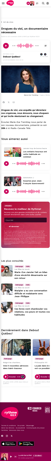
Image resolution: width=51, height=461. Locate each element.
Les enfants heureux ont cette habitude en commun (35, 154)
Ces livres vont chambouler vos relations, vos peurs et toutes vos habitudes (32, 312)
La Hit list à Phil (25, 455)
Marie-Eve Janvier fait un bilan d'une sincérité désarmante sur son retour (30, 275)
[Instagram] (7, 436)
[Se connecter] (47, 3)
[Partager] (45, 45)
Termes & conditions (8, 425)
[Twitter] (8, 102)
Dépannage (30, 425)
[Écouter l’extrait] (6, 46)
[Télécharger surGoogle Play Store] (26, 444)
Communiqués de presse (35, 428)
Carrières (4, 430)
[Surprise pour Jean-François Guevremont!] (12, 181)
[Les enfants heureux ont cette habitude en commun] (12, 152)
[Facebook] (3, 102)
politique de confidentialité (11, 242)
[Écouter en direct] (28, 3)
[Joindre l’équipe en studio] (37, 3)
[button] (11, 456)
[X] (12, 436)
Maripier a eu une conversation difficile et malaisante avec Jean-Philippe (30, 293)
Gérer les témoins (7, 428)
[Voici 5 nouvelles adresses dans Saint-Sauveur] (16, 347)
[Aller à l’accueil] (10, 5)
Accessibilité (20, 428)
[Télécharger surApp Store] (8, 444)
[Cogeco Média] (34, 411)
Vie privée (21, 425)
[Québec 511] (47, 412)
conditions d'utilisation (34, 242)
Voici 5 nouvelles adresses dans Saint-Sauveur (15, 367)
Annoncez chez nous (16, 430)
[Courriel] (13, 102)
